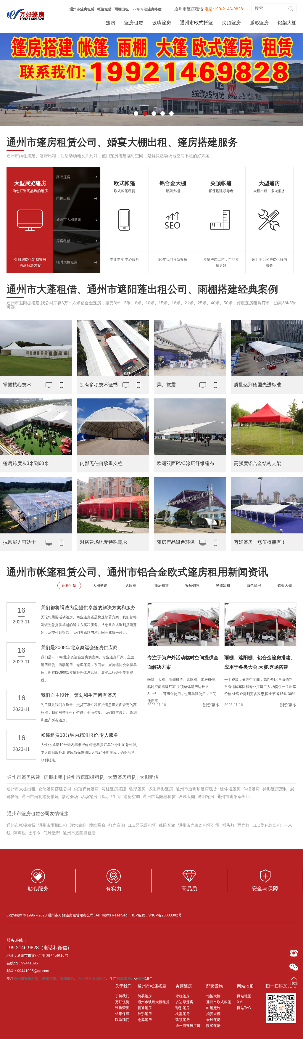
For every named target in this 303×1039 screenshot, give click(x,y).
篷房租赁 (133, 22)
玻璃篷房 (161, 22)
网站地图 (245, 986)
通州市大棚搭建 (68, 220)
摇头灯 (228, 825)
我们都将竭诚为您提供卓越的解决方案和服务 (88, 607)
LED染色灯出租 (266, 825)
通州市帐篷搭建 (152, 986)
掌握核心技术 (17, 384)
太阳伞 (34, 833)
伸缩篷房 (251, 789)
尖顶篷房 (231, 22)
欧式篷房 (213, 1026)
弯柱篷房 (182, 996)
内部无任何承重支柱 (101, 463)
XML (240, 1002)
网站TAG (244, 1008)
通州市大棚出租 (21, 789)
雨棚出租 (122, 9)
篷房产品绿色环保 (176, 542)
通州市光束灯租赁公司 (199, 825)
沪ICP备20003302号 (165, 915)
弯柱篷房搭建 (113, 789)
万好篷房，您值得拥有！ (260, 542)
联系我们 (122, 1020)
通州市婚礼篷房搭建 (40, 796)
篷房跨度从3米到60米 (26, 463)
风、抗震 (166, 384)
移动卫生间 (110, 796)
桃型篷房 (182, 1014)
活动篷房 (89, 796)
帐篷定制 (213, 1008)
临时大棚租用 (67, 262)
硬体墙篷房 (230, 789)
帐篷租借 (104, 9)
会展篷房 (213, 1020)
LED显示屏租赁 (142, 825)
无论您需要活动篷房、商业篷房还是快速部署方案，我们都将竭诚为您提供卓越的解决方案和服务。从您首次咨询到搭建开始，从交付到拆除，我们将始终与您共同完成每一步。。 (89, 625)
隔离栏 (19, 833)
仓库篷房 (145, 1020)
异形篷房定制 (274, 789)
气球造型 (51, 833)
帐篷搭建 (49, 979)
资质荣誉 (122, 1008)
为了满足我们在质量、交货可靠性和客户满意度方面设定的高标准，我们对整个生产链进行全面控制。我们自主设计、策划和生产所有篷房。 (89, 712)
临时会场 (70, 796)
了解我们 (122, 996)
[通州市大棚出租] (26, 14)
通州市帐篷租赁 (21, 825)
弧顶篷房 (182, 1020)
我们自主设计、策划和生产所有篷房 (79, 695)
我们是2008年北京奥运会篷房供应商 (79, 647)
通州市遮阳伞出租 (233, 796)
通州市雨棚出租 (52, 825)
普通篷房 (145, 1008)
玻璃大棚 (186, 796)
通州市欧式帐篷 (196, 22)
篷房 (110, 22)
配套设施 (214, 986)
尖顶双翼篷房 (86, 789)
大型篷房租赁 (122, 777)
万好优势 (122, 1002)
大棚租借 (149, 777)
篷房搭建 (154, 9)
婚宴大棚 (213, 1014)
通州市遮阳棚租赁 (85, 777)
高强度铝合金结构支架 (257, 463)
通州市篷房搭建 (23, 777)
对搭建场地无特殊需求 (103, 542)
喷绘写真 (97, 825)
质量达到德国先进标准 (257, 384)
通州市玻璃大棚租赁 (154, 1002)
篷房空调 (131, 796)
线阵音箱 (167, 825)
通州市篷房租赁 (82, 9)
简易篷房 (145, 996)
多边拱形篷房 (160, 789)
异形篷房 (145, 1014)
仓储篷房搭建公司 (54, 789)
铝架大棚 (287, 22)
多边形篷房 (184, 1002)
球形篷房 (182, 1008)
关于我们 (123, 986)
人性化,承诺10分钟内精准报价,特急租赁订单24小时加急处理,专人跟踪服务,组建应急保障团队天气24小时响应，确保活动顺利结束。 (89, 752)
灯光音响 (116, 825)
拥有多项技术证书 (99, 384)
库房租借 (63, 241)
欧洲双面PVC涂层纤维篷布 (185, 463)
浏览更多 (211, 705)
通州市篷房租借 (188, 9)
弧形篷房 (259, 22)
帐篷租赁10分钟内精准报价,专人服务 (79, 735)
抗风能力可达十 (19, 542)
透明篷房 (206, 796)
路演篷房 (63, 177)
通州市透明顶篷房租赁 (196, 789)
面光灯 (243, 825)
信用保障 (122, 1014)
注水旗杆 (78, 825)
